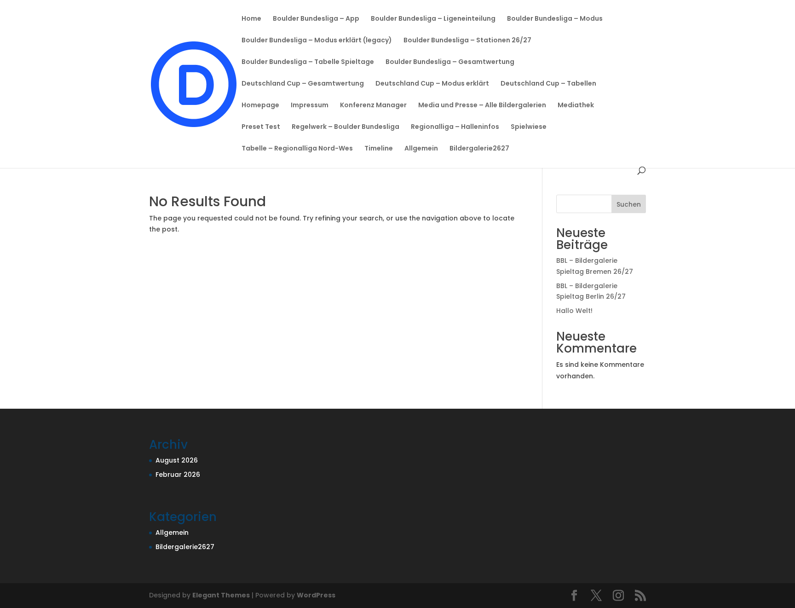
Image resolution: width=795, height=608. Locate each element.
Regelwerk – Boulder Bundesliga (345, 127)
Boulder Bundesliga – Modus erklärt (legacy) (317, 41)
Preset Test (261, 127)
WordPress (316, 595)
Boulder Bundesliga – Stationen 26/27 (467, 41)
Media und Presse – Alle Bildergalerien (482, 106)
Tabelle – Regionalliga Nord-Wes (297, 149)
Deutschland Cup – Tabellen (548, 84)
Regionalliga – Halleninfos (455, 127)
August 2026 (177, 460)
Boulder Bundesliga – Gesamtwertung (450, 62)
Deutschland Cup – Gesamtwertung (303, 84)
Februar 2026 (178, 474)
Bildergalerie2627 (479, 149)
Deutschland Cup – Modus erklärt (432, 84)
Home (251, 19)
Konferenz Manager (373, 106)
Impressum (309, 106)
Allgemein (421, 149)
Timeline (378, 149)
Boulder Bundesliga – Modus (555, 19)
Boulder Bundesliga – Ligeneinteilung (433, 19)
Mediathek (576, 106)
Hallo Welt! (574, 310)
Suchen (628, 204)
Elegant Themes (221, 595)
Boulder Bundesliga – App (316, 19)
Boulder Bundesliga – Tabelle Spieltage (308, 62)
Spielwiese (529, 127)
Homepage (260, 106)
